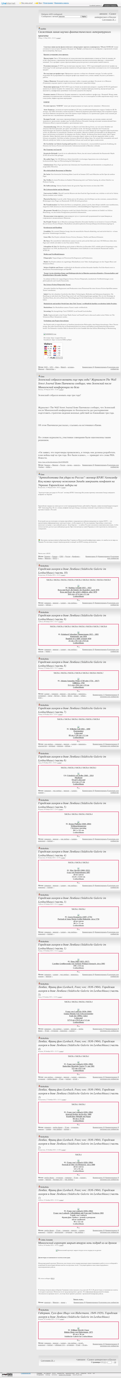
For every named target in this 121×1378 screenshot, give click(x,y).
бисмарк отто (58, 1179)
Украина (47, 465)
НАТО (55, 558)
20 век (84, 1345)
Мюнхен (41, 369)
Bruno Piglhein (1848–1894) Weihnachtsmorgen (80, 825)
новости (77, 465)
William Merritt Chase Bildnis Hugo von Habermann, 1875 (78, 1331)
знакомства (60, 1373)
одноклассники (70, 1373)
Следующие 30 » (109, 20)
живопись (82, 694)
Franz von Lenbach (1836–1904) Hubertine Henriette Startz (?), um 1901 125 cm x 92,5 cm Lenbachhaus (78, 1067)
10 (115, 1362)
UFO (51, 367)
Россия (62, 465)
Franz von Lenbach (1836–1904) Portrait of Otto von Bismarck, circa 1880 (78, 1163)
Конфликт (75, 556)
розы (40, 698)
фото (77, 1373)
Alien (57, 367)
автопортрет (59, 1232)
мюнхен (55, 603)
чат (94, 1373)
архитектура (42, 746)
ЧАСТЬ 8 (100, 580)
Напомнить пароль (61, 3)
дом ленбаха (72, 603)
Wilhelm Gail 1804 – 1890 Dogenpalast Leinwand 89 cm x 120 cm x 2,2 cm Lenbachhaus (79, 733)
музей (75, 1079)
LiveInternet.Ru (26, 1373)
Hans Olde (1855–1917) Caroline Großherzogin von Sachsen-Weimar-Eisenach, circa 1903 (78, 962)
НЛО (46, 367)
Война (40, 558)
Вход (40, 3)
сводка (69, 465)
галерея (63, 603)
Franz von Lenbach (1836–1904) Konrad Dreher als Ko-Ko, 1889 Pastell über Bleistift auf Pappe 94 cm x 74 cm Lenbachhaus (79, 1116)
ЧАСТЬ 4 (71, 580)
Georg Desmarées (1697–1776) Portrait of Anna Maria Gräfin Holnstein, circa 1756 (78, 918)
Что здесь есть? (27, 3)
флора (64, 696)
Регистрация (48, 3)
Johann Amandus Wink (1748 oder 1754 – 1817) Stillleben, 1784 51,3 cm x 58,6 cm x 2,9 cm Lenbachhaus (80, 684)
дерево (47, 651)
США (61, 556)
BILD (52, 1278)
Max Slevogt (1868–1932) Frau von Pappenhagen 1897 (78, 871)
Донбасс (41, 467)
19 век (47, 1031)
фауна (70, 696)
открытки (83, 1373)
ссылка (58, 38)
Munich (63, 367)
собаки (83, 696)
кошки (76, 696)
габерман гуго (60, 1345)
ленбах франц (52, 1079)
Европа (54, 556)
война (48, 467)
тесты (89, 1373)
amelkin (43, 29)
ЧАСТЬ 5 (78, 580)
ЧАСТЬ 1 (49, 580)
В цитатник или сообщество (113, 368)
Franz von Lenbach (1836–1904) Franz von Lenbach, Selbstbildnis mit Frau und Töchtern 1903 (78, 1212)
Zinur (42, 376)
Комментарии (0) (88, 367)
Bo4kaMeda (45, 566)
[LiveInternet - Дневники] (10, 3)
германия (47, 603)
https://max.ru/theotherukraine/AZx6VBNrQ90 (53, 462)
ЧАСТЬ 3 (64, 580)
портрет (41, 605)
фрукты (57, 696)
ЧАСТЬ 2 (57, 580)
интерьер (52, 746)
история (70, 367)
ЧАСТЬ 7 (93, 580)
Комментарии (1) (99, 695)
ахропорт (47, 1302)
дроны (63, 1302)
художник (54, 1031)
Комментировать (101, 367)
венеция (60, 746)
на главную (47, 1373)
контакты (54, 1375)
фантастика (50, 369)
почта (54, 1373)
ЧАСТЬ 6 (85, 580)
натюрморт (42, 696)
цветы (50, 696)
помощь (47, 1375)
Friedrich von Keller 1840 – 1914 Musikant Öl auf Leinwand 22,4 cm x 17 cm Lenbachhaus (80, 780)
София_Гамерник (47, 1240)
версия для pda (77, 1375)
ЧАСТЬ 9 (107, 580)
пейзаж (48, 605)
